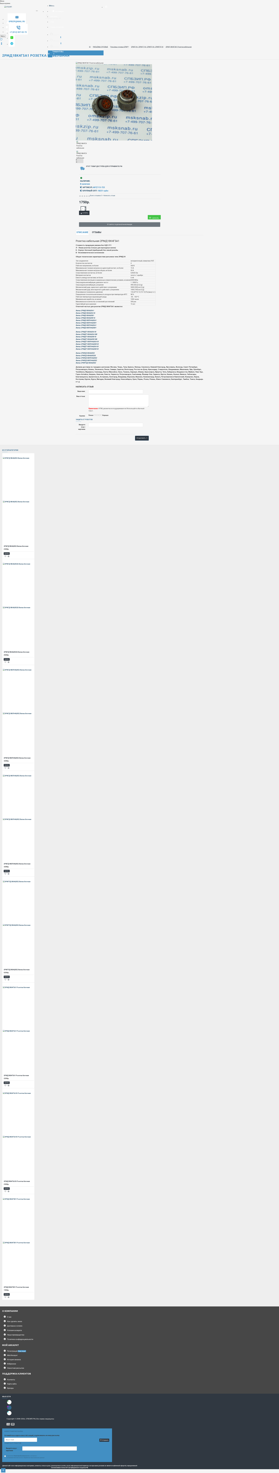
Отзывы (96, 232)
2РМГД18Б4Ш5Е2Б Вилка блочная (16, 652)
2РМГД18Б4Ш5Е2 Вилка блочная (16, 546)
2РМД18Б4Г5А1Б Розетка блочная (17, 1181)
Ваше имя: (81, 391)
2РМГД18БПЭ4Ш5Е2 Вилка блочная (17, 864)
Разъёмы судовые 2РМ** (119, 47)
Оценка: (82, 416)
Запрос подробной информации (120, 224)
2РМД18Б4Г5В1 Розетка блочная (16, 1287)
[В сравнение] (8, 556)
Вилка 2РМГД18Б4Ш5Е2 (85, 353)
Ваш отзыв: (80, 396)
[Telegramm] (9, 1413)
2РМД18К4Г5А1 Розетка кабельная (179, 47)
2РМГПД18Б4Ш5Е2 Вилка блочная (17, 970)
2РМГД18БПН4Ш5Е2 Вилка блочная (17, 758)
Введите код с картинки (81, 427)
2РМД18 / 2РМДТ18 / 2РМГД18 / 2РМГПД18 (147, 47)
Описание (82, 232)
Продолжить (140, 438)
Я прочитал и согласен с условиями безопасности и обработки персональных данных (25, 1456)
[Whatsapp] (9, 1402)
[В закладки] (5, 556)
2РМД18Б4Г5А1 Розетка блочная (16, 1075)
